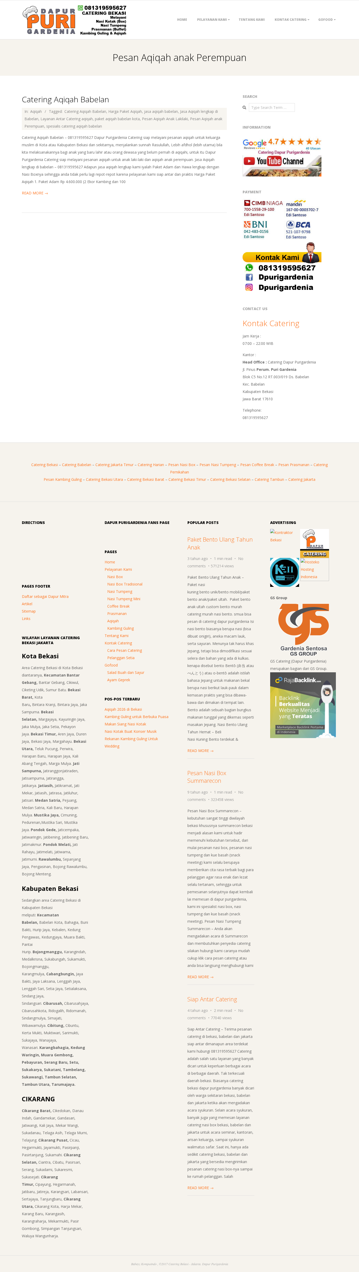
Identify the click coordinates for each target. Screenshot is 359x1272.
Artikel (27, 603)
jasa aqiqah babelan (161, 111)
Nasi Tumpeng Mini (123, 598)
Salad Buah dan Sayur (125, 672)
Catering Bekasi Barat (145, 479)
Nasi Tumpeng (119, 591)
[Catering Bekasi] (314, 532)
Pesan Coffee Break (257, 464)
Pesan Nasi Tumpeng (217, 464)
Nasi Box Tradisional (124, 584)
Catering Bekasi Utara (104, 479)
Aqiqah (36, 111)
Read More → (35, 192)
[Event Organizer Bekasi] (284, 561)
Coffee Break (118, 606)
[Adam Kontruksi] (284, 532)
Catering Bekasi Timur (187, 479)
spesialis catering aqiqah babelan (74, 126)
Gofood (325, 19)
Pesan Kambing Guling (63, 479)
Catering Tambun (269, 479)
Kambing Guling (120, 628)
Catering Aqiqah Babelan (65, 99)
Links (26, 618)
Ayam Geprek (118, 679)
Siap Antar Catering (212, 999)
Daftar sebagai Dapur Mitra (45, 596)
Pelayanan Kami (212, 19)
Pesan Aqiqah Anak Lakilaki (165, 118)
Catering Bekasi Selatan (230, 479)
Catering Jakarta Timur (114, 464)
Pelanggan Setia (121, 657)
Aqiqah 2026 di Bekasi (123, 709)
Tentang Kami (252, 19)
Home (182, 19)
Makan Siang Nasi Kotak (125, 723)
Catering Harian (151, 464)
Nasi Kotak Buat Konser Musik (131, 731)
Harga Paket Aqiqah (125, 111)
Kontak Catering (290, 19)
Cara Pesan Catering (124, 650)
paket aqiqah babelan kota (117, 118)
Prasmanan (117, 613)
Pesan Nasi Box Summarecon (206, 776)
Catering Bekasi (44, 464)
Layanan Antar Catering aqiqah (66, 118)
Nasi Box (115, 576)
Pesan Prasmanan (293, 464)
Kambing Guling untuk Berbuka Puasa (136, 716)
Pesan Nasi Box (181, 464)
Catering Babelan (76, 464)
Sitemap (29, 611)
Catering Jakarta (301, 479)
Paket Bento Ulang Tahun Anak (220, 543)
